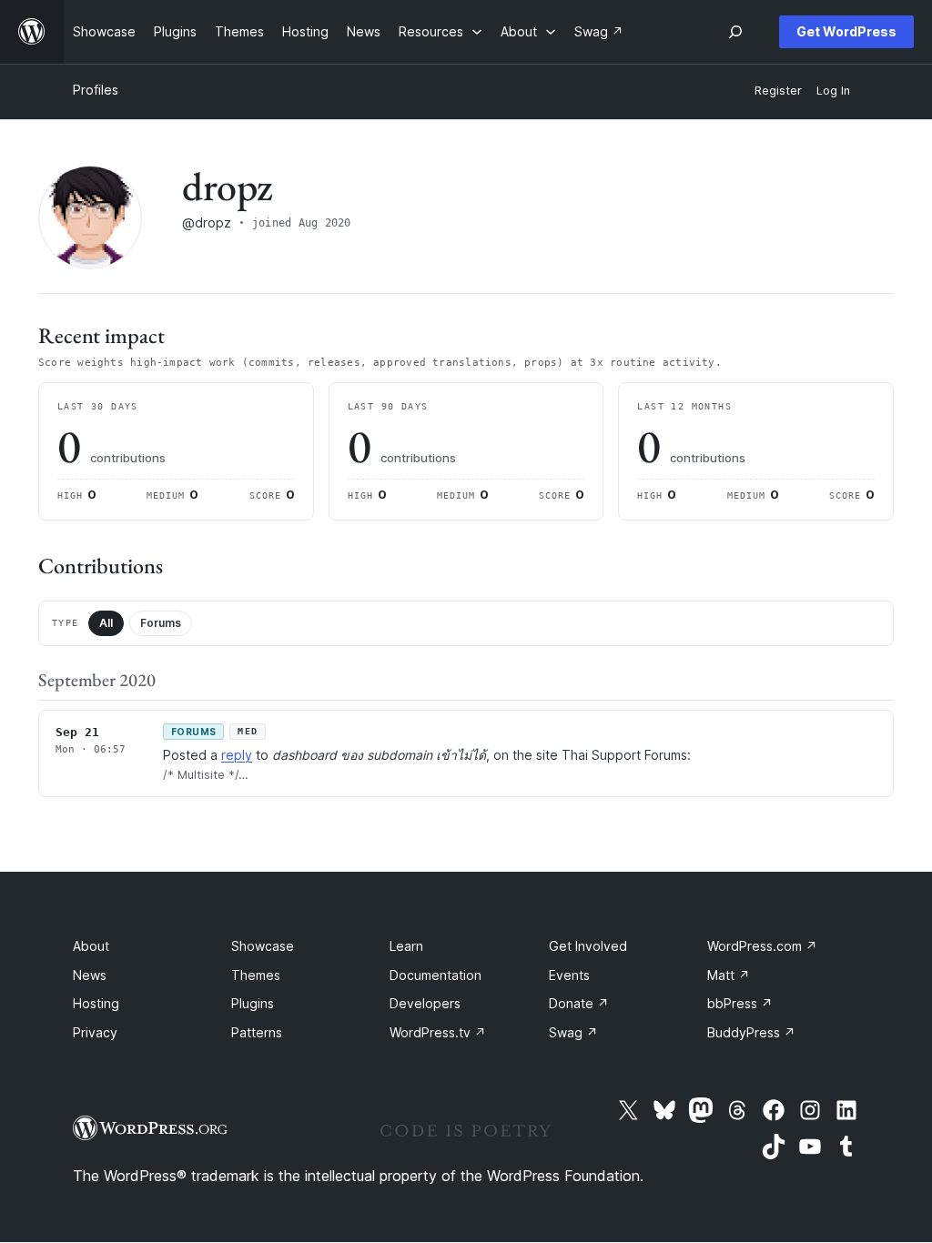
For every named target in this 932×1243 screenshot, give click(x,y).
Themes (255, 975)
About (91, 946)
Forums (160, 623)
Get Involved (588, 946)
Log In (833, 90)
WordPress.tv (438, 1032)
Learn (406, 946)
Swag (573, 1032)
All (106, 623)
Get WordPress (846, 31)
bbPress (740, 1003)
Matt (728, 975)
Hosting (96, 1003)
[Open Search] (735, 32)
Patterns (256, 1032)
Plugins (252, 1003)
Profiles (95, 89)
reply (236, 755)
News (89, 975)
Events (569, 975)
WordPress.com (762, 946)
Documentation (435, 975)
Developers (425, 1003)
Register (778, 90)
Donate (579, 1003)
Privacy (95, 1032)
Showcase (262, 946)
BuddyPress (751, 1032)
